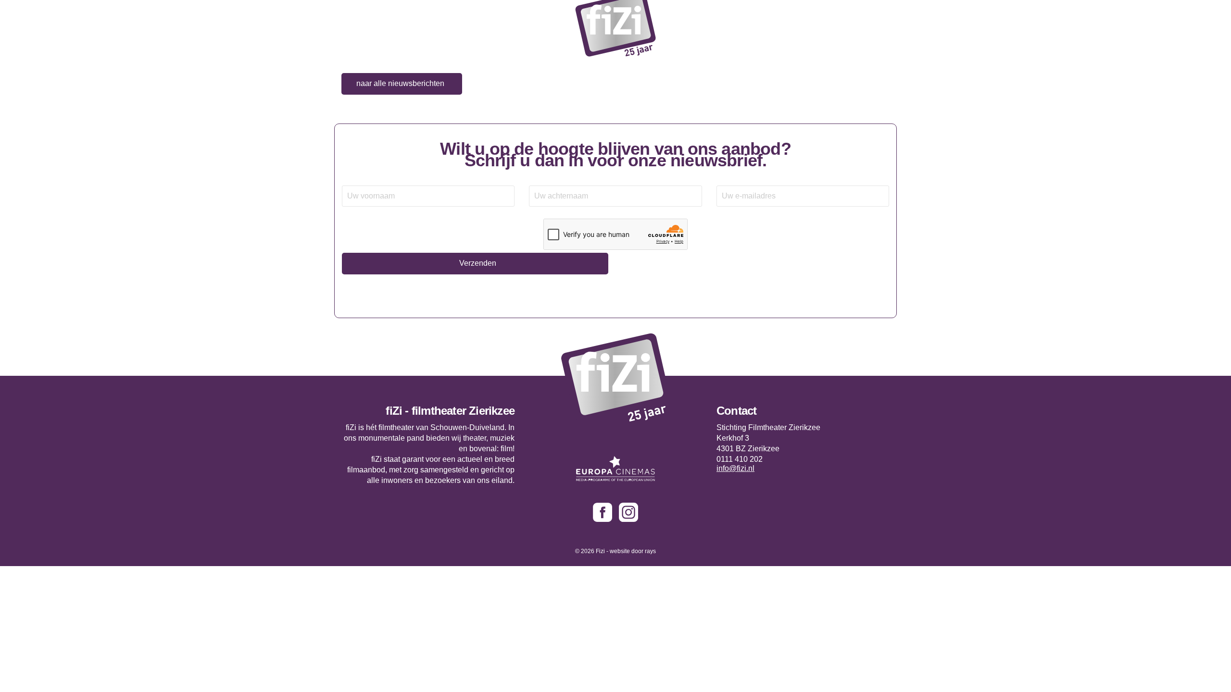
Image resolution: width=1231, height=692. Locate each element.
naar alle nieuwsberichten (400, 83)
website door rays (633, 551)
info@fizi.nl (735, 468)
